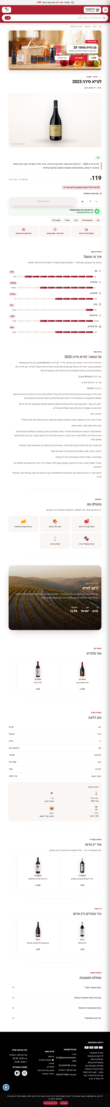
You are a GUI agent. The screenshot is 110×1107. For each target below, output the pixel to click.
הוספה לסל (79, 58)
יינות (94, 26)
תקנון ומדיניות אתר (45, 1070)
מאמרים (50, 1066)
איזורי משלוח (48, 1073)
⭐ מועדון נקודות (46, 1060)
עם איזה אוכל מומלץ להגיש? (87, 997)
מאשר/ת (64, 1103)
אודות (51, 1063)
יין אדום (88, 26)
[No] (106, 1100)
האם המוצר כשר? (93, 987)
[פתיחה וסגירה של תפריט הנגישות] (6, 1087)
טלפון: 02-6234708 (67, 1065)
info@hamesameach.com (66, 1058)
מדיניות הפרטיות (50, 1103)
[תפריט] (105, 10)
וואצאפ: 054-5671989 (66, 1074)
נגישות (51, 1056)
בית (100, 26)
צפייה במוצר (62, 58)
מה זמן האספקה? (93, 1018)
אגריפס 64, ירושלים (67, 1070)
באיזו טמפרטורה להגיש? (89, 1008)
